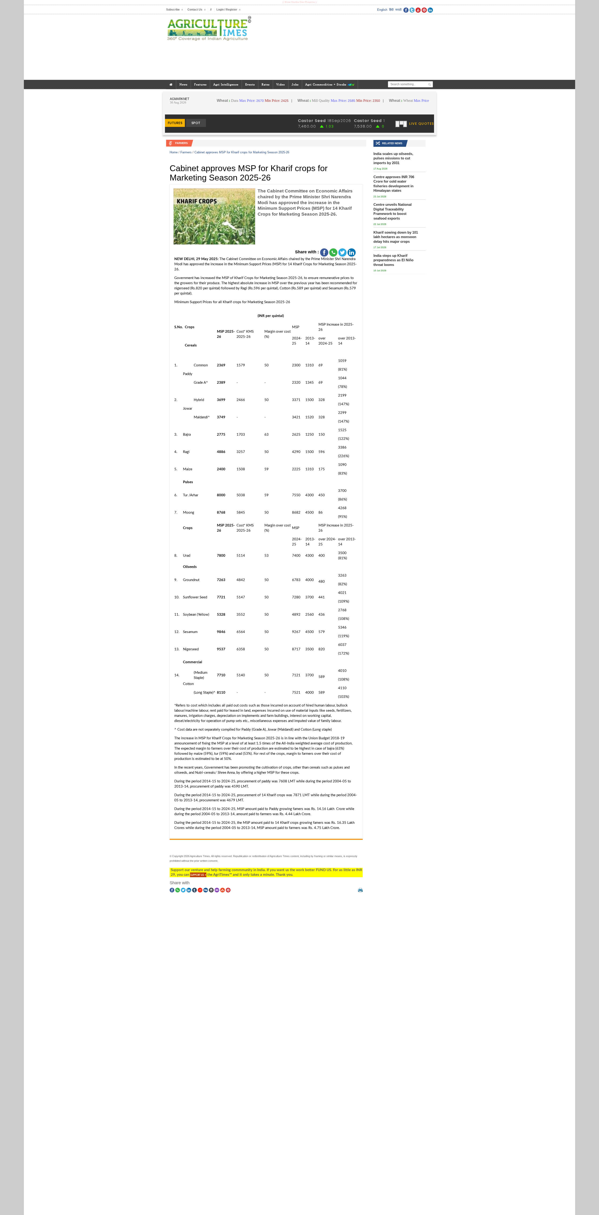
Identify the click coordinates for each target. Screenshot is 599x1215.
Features (200, 84)
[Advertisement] (345, 47)
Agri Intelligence (225, 84)
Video (280, 84)
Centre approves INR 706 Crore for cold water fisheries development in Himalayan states (393, 184)
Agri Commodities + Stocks (326, 84)
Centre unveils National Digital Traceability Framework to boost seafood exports (392, 211)
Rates (266, 84)
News (183, 84)
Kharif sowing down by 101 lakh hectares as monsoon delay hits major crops (395, 236)
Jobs (295, 84)
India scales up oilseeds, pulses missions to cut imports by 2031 (393, 158)
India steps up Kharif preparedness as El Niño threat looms (393, 260)
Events (250, 84)
